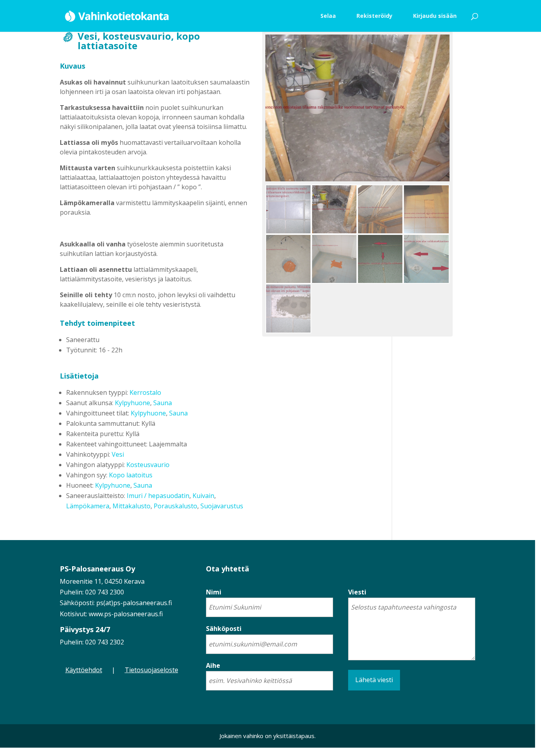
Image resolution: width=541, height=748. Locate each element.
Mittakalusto (131, 506)
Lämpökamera (87, 506)
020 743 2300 (104, 592)
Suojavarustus (221, 506)
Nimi (213, 592)
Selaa (328, 15)
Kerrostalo (145, 392)
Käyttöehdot (83, 669)
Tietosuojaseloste (151, 669)
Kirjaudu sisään (435, 15)
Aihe (213, 665)
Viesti (357, 592)
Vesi (118, 454)
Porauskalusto (175, 506)
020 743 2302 (104, 642)
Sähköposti (224, 628)
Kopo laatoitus (130, 475)
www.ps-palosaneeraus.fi (126, 614)
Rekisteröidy (374, 15)
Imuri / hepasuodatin (158, 495)
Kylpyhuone (132, 402)
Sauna (162, 402)
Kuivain (203, 495)
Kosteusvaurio (148, 464)
